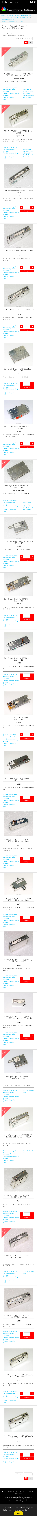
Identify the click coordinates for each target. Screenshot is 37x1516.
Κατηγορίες (10, 15)
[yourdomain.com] (18, 9)
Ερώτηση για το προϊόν (10, 87)
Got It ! (18, 1513)
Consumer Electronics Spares (21, 17)
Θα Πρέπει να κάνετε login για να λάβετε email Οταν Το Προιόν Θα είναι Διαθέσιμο (28, 93)
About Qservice (20, 1491)
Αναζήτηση (18, 1493)
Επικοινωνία (30, 1491)
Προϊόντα (11, 1491)
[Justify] (30, 42)
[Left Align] (26, 42)
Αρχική (3, 15)
